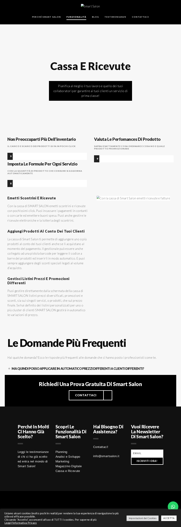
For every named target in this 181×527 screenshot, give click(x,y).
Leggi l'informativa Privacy (20, 522)
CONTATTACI (86, 395)
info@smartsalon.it (106, 456)
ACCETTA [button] (168, 518)
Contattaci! (100, 447)
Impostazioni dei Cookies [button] (143, 518)
